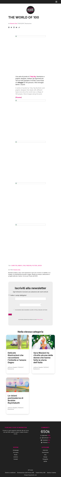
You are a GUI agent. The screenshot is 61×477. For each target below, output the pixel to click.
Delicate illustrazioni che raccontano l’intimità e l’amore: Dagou (17, 358)
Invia (10, 314)
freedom (28, 265)
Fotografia (45, 459)
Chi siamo (15, 452)
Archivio (16, 457)
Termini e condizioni (10, 472)
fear (24, 265)
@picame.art (46, 437)
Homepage (16, 450)
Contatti (16, 459)
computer (14, 265)
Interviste (45, 450)
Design (45, 457)
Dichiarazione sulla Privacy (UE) (25, 472)
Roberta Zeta (13, 23)
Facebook (46, 440)
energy (20, 265)
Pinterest (46, 442)
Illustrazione (28, 23)
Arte (45, 454)
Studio (15, 454)
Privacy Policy (40, 319)
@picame (46, 435)
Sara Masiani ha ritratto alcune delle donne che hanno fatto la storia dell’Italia (43, 358)
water (40, 265)
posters (34, 265)
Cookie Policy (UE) (40, 472)
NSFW (45, 461)
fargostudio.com (32, 475)
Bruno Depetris (13, 367)
